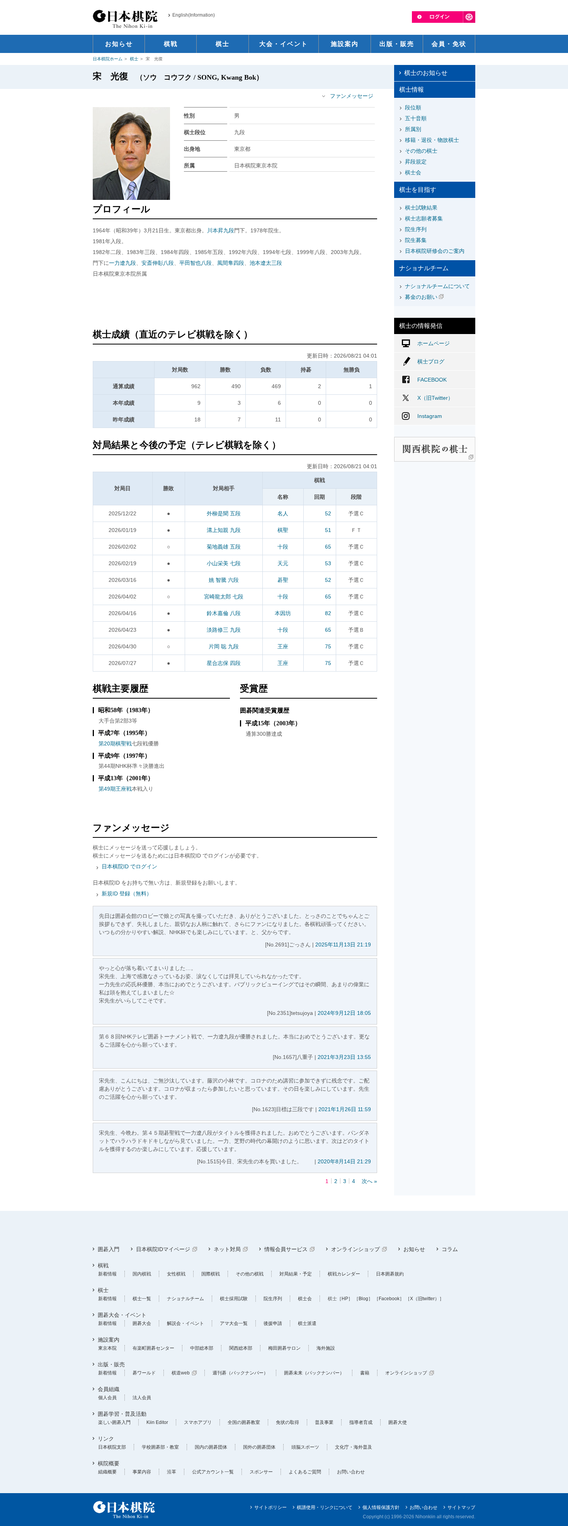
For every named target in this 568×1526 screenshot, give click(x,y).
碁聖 (282, 580)
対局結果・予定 (295, 1274)
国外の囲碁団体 (259, 1447)
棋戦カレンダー (344, 1274)
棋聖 (282, 530)
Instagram (429, 416)
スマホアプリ (198, 1422)
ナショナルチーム (185, 1298)
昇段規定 (416, 162)
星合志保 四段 (224, 663)
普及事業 (324, 1422)
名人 (282, 513)
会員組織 (108, 1389)
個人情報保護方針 (381, 1507)
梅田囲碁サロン (284, 1348)
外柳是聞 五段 (224, 513)
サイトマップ (461, 1507)
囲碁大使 (397, 1422)
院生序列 (416, 229)
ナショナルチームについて (437, 286)
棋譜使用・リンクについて (324, 1507)
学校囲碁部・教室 (160, 1447)
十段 (282, 547)
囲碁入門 (108, 1249)
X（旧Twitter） (435, 398)
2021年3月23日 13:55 (344, 1057)
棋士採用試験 (234, 1298)
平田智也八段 (195, 263)
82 (328, 613)
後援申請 (273, 1323)
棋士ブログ (430, 361)
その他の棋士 (421, 151)
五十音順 (416, 118)
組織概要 (107, 1472)
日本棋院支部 (112, 1447)
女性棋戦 (176, 1274)
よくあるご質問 (305, 1472)
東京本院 (107, 1348)
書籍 (364, 1373)
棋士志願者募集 (424, 218)
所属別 (413, 129)
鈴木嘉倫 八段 (224, 613)
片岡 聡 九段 (224, 646)
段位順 (413, 107)
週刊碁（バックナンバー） (240, 1373)
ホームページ (433, 343)
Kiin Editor (157, 1422)
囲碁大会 (142, 1323)
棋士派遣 (307, 1323)
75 (328, 646)
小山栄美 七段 (224, 563)
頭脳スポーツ (305, 1447)
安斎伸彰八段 (157, 263)
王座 (282, 646)
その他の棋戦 (250, 1274)
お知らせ (414, 1249)
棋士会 (413, 172)
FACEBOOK (432, 380)
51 (328, 530)
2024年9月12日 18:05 (344, 1013)
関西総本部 (240, 1348)
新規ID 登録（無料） (127, 893)
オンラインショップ (355, 1249)
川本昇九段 (220, 230)
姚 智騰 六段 (224, 580)
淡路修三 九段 (224, 630)
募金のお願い (421, 297)
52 (328, 513)
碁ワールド (144, 1373)
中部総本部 (201, 1348)
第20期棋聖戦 (115, 743)
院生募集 (416, 240)
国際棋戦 (210, 1274)
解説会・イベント (185, 1323)
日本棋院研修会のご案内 (434, 251)
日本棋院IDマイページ (163, 1249)
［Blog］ (363, 1298)
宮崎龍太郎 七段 (223, 596)
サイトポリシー (270, 1507)
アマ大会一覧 (234, 1323)
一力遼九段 (122, 263)
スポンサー (261, 1472)
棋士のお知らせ (425, 73)
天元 (282, 563)
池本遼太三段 (266, 263)
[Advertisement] (235, 304)
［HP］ (345, 1298)
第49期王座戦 (115, 789)
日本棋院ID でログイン (129, 866)
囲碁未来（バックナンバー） (314, 1373)
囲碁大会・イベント (122, 1315)
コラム (450, 1249)
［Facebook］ (389, 1298)
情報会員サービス (286, 1249)
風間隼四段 (230, 263)
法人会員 (142, 1397)
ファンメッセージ (351, 96)
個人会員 (107, 1397)
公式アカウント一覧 (213, 1472)
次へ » (369, 1181)
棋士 (134, 58)
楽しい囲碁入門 (114, 1422)
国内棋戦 (142, 1274)
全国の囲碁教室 (244, 1422)
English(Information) (193, 15)
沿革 (171, 1472)
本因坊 (283, 613)
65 (328, 547)
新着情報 (107, 1274)
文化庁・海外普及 (353, 1447)
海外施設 (325, 1348)
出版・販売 (111, 1364)
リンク (106, 1439)
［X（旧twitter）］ (424, 1298)
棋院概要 (108, 1463)
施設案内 (108, 1340)
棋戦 (103, 1265)
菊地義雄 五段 (224, 547)
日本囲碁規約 (390, 1274)
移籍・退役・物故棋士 (432, 140)
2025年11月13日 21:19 (343, 944)
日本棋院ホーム (107, 58)
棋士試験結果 (421, 208)
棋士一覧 (142, 1298)
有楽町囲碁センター (153, 1348)
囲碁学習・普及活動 (122, 1414)
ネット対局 (227, 1249)
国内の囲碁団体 (211, 1447)
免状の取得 (287, 1422)
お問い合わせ (351, 1472)
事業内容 (142, 1472)
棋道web (181, 1373)
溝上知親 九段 (224, 530)
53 (328, 563)
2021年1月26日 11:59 (344, 1109)
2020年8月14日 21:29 (344, 1161)
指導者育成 (360, 1422)
